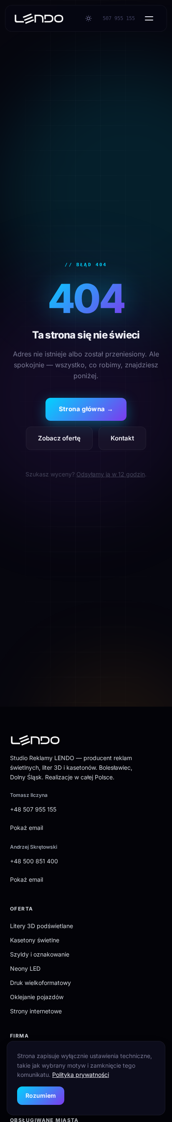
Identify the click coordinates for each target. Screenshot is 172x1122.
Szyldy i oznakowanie (39, 954)
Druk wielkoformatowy (40, 982)
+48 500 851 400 (34, 861)
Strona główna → (86, 409)
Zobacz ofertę (59, 438)
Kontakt (122, 438)
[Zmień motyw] (88, 18)
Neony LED (25, 968)
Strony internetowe (36, 1011)
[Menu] (149, 18)
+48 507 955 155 (33, 809)
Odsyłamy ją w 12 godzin (110, 474)
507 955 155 (119, 18)
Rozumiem (40, 1095)
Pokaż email (26, 827)
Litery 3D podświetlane (41, 925)
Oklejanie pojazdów (36, 996)
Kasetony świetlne (34, 940)
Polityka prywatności (80, 1074)
